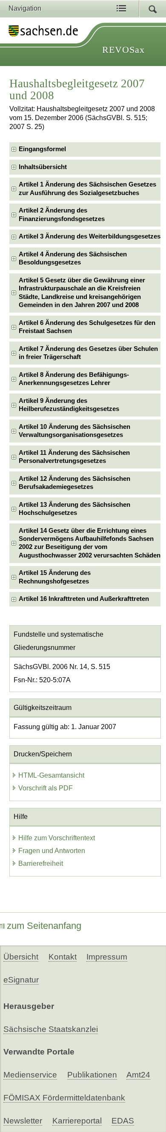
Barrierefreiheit (40, 863)
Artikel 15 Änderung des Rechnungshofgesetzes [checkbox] (55, 576)
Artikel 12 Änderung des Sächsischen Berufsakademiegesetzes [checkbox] (74, 482)
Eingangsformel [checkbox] (42, 149)
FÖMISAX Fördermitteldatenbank (64, 1097)
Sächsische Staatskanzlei (50, 1029)
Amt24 (138, 1074)
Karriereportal (77, 1120)
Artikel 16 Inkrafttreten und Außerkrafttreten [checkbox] (84, 598)
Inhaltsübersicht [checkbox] (43, 167)
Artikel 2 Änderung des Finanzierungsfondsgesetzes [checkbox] (62, 214)
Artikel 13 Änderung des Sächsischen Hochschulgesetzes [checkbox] (74, 508)
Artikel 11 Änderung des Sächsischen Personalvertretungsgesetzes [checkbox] (74, 456)
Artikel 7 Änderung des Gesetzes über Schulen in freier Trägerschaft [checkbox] (88, 352)
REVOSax (123, 49)
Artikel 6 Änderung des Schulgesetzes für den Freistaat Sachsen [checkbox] (87, 326)
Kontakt (63, 956)
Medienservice (30, 1074)
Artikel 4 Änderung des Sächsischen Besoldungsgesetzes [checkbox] (73, 258)
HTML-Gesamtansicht (51, 775)
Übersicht (20, 956)
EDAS (123, 1120)
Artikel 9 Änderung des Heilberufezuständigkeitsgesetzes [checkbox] (69, 404)
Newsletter (22, 1120)
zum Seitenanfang (44, 925)
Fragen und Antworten (51, 850)
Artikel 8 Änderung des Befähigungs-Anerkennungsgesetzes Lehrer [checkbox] (74, 378)
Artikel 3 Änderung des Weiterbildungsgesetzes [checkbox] (89, 236)
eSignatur (21, 979)
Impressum (106, 956)
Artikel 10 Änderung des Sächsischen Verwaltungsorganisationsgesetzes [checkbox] (74, 430)
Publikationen (92, 1074)
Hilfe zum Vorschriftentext (56, 838)
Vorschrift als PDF (45, 788)
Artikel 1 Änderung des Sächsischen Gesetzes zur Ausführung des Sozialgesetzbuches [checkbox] (87, 188)
